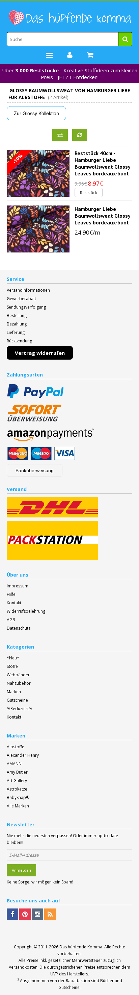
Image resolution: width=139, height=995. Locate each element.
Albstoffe (15, 747)
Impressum (17, 586)
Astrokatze (17, 789)
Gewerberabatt (21, 298)
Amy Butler (17, 772)
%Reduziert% (19, 708)
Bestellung (17, 315)
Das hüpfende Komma (80, 947)
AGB (11, 620)
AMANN (14, 764)
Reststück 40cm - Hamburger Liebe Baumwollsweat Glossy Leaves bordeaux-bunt (102, 163)
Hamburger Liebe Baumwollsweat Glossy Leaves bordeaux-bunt (102, 215)
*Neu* (13, 658)
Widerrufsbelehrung (26, 611)
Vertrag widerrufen (40, 352)
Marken (14, 692)
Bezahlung (17, 324)
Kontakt (14, 603)
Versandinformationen (28, 290)
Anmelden (21, 870)
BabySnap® (18, 797)
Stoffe (12, 666)
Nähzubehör (19, 683)
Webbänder (18, 675)
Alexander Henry (23, 755)
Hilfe (11, 594)
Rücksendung (19, 341)
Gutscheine (17, 700)
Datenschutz (18, 628)
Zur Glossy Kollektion (36, 113)
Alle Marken (18, 806)
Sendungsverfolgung (26, 307)
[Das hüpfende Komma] (69, 18)
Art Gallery (17, 780)
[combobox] (69, 39)
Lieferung (16, 332)
